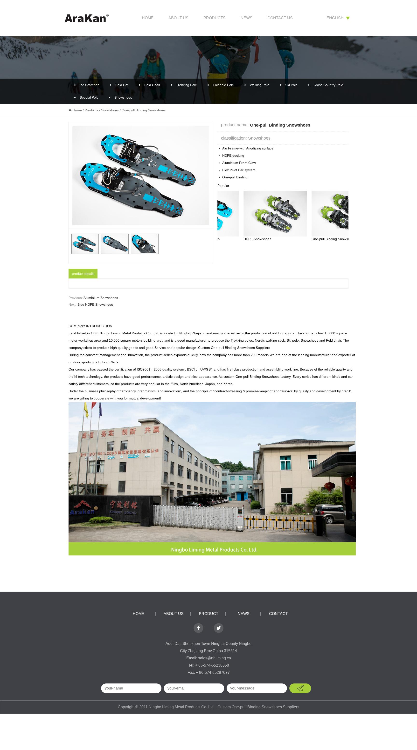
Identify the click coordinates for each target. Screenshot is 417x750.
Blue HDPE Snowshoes (95, 304)
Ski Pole (291, 85)
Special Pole (89, 97)
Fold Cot (121, 85)
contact (278, 614)
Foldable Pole (223, 85)
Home (147, 18)
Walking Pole (259, 85)
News (246, 18)
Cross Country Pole (328, 85)
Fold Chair (152, 85)
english (335, 18)
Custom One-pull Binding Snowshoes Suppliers (234, 348)
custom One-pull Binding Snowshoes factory (257, 376)
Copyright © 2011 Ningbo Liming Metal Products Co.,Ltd (166, 707)
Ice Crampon (89, 85)
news (244, 614)
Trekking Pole (186, 85)
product (208, 614)
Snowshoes (123, 97)
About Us (178, 18)
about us (174, 614)
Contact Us (280, 18)
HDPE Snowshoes (231, 239)
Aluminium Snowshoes (100, 298)
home (138, 614)
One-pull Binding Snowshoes (307, 239)
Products (214, 18)
